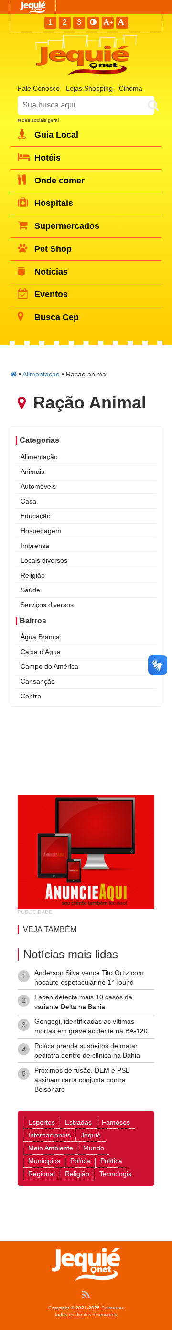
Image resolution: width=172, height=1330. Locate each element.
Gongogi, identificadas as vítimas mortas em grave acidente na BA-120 (91, 1026)
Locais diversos (44, 560)
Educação (36, 516)
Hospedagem (41, 531)
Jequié (91, 1135)
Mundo (93, 1148)
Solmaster (112, 1307)
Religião (33, 575)
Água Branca (40, 637)
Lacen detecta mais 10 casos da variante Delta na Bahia (83, 1001)
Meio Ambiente (50, 1148)
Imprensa (35, 545)
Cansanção (38, 681)
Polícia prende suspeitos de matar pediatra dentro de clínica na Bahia (87, 1050)
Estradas (78, 1122)
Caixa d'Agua (41, 651)
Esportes (41, 1122)
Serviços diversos (47, 605)
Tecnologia (115, 1174)
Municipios (44, 1161)
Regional (41, 1174)
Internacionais (49, 1135)
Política (111, 1161)
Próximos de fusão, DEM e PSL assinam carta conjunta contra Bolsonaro (81, 1079)
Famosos (116, 1122)
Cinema (130, 88)
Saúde (30, 590)
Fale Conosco (39, 88)
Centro (31, 696)
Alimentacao (41, 374)
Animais (32, 471)
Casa (28, 501)
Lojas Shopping (89, 88)
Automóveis (38, 486)
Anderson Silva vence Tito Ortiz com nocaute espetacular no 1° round (89, 977)
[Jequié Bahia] (14, 374)
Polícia (80, 1161)
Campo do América (49, 666)
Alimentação (39, 457)
